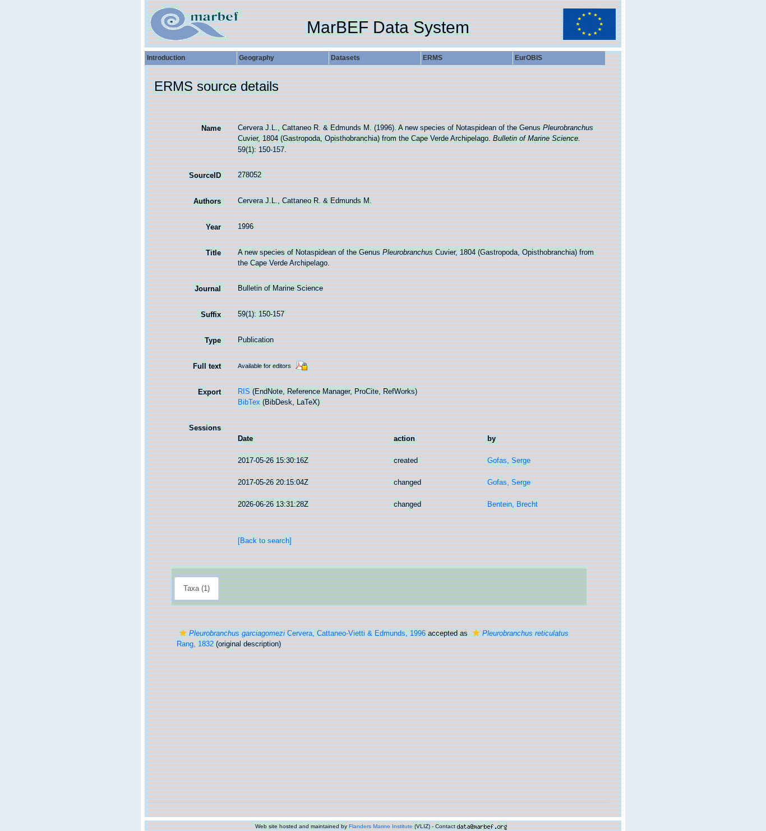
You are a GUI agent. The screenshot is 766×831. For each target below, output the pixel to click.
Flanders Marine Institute (381, 826)
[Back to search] (265, 540)
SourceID (205, 175)
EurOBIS (528, 58)
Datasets (345, 58)
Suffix (211, 314)
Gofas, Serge (508, 460)
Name (211, 128)
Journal (208, 288)
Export (209, 392)
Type (213, 340)
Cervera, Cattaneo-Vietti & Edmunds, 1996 (307, 633)
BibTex (249, 402)
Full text (207, 366)
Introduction (166, 58)
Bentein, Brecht (512, 504)
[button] (183, 633)
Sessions (205, 428)
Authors (207, 201)
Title (213, 253)
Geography (256, 58)
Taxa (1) (196, 588)
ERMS (432, 58)
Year (213, 227)
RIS (244, 391)
